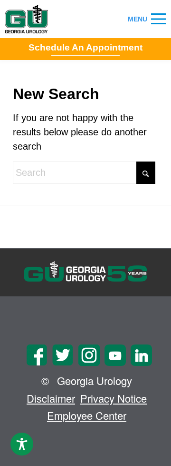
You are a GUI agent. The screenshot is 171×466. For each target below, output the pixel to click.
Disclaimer (51, 398)
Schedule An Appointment (85, 47)
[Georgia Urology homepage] (26, 19)
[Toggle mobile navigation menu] (158, 19)
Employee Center (86, 415)
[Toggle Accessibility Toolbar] (22, 444)
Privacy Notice (113, 398)
